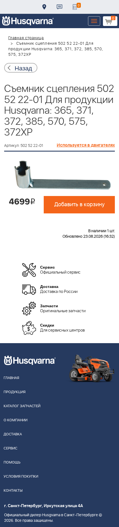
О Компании (15, 420)
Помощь (12, 462)
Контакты (59, 7)
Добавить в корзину (79, 204)
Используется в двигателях (86, 145)
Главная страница (26, 38)
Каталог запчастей (22, 406)
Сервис (10, 448)
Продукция (14, 392)
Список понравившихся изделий (74, 7)
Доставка (44, 7)
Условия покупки (21, 476)
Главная (11, 378)
